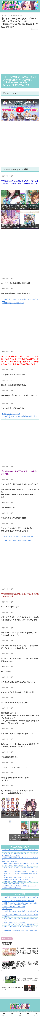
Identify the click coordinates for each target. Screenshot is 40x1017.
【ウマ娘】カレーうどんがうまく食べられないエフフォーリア (20, 853)
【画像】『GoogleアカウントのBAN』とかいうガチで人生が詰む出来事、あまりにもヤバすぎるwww (19, 904)
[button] (36, 574)
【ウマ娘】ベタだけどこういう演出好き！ (14, 922)
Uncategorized (7, 938)
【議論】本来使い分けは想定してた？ (13, 303)
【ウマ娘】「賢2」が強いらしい (11, 888)
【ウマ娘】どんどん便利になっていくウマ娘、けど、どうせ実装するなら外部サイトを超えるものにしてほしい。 (20, 864)
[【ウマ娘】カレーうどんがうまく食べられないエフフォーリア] (10, 822)
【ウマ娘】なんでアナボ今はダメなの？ (13, 907)
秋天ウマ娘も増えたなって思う (11, 414)
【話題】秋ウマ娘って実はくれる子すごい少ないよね (17, 879)
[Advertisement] (20, 50)
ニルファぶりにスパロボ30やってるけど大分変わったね (18, 924)
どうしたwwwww (7, 909)
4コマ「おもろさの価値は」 (10, 861)
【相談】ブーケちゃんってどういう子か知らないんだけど (19, 886)
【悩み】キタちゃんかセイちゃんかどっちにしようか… (18, 877)
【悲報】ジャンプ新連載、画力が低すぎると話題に (17, 540)
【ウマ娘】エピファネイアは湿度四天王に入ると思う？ (18, 901)
